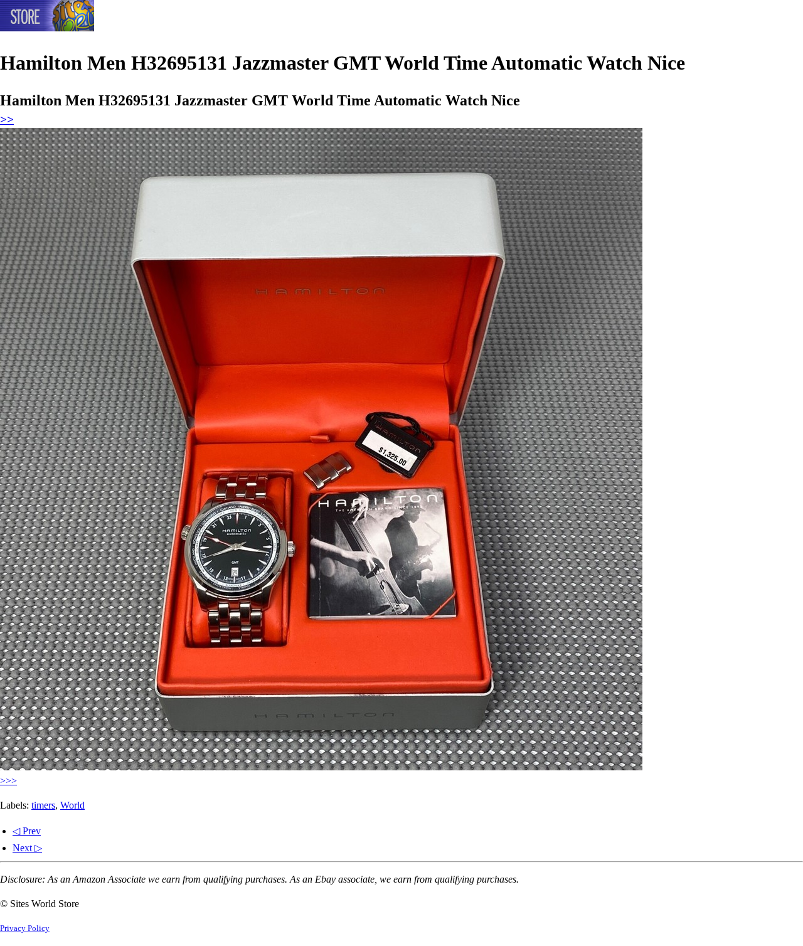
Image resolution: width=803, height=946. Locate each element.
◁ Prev (27, 831)
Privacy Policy (25, 928)
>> (7, 119)
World (72, 805)
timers (43, 805)
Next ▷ (27, 847)
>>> (8, 780)
